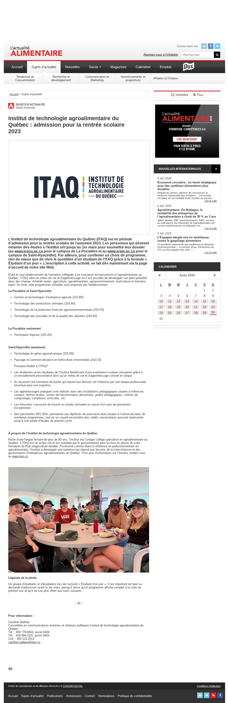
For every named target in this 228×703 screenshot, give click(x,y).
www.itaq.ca (20, 456)
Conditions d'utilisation (209, 686)
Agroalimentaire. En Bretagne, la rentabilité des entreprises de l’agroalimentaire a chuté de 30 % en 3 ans (186, 213)
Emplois (166, 67)
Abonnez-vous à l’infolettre (161, 54)
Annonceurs (74, 696)
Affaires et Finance (165, 78)
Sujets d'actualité (30, 104)
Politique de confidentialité (135, 696)
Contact (90, 696)
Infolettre (182, 95)
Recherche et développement (61, 78)
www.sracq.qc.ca (29, 251)
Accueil (17, 67)
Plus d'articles (215, 168)
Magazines (118, 67)
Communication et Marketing (97, 78)
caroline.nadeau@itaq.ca (24, 642)
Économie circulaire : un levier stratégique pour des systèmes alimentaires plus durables (186, 186)
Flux (200, 95)
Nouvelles (72, 67)
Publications (55, 696)
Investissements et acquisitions (133, 78)
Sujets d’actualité (44, 67)
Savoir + (95, 67)
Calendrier (143, 67)
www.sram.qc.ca (121, 251)
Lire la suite (211, 200)
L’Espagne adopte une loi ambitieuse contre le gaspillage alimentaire (183, 239)
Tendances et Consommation (25, 78)
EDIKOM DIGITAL (73, 686)
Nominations (106, 696)
